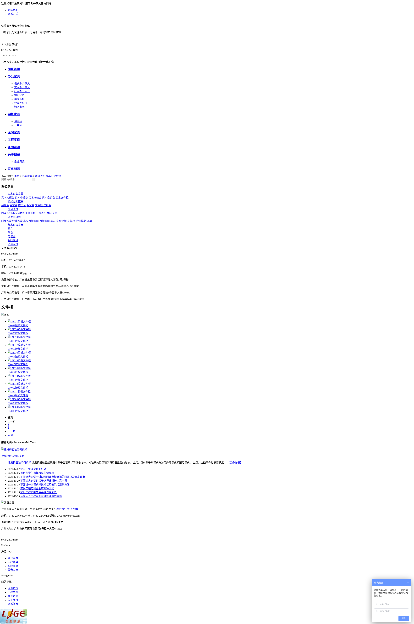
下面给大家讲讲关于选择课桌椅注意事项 (43, 480)
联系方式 (13, 13)
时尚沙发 (6, 221)
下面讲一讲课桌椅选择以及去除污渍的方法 (45, 484)
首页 (16, 176)
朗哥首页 (14, 69)
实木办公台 (34, 197)
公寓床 (18, 125)
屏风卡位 (19, 99)
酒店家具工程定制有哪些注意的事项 (41, 496)
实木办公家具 (22, 87)
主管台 (13, 205)
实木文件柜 (62, 197)
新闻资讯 (14, 147)
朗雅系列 (6, 213)
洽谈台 (12, 236)
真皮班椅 (28, 221)
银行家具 (19, 95)
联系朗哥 (14, 169)
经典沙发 (17, 221)
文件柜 (57, 176)
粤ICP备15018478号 (67, 509)
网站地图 (13, 10)
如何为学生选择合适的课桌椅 (37, 473)
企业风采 (19, 161)
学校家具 (14, 114)
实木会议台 (48, 197)
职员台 (22, 205)
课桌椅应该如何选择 (19, 462)
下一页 (12, 431)
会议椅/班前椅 (67, 221)
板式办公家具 (22, 83)
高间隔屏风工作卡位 (24, 213)
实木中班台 (21, 197)
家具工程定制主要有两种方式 (37, 488)
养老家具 (13, 569)
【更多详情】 (235, 462)
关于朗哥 (14, 154)
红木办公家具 (22, 91)
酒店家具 (19, 106)
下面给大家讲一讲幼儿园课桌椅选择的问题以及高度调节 (52, 476)
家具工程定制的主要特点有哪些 (38, 492)
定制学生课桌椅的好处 (33, 469)
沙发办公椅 (20, 103)
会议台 (30, 205)
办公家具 (14, 76)
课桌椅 (18, 121)
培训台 (47, 205)
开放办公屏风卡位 (46, 213)
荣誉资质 (13, 596)
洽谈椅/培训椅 (84, 221)
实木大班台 (7, 197)
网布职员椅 (51, 221)
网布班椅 (39, 221)
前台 (10, 232)
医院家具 (14, 132)
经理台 (5, 205)
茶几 (10, 228)
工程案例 (14, 139)
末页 (10, 435)
